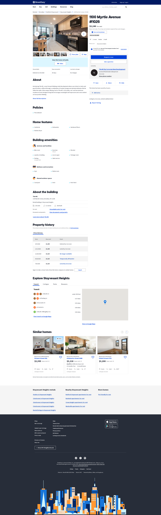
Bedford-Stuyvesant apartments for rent (78, 394)
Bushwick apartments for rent (75, 398)
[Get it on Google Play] (111, 426)
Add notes (97, 93)
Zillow (71, 469)
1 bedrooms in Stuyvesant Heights (43, 398)
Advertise (114, 2)
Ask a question (108, 62)
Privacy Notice (56, 430)
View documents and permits (59, 212)
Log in (80, 270)
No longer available (66, 254)
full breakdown (74, 228)
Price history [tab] (38, 233)
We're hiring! (38, 423)
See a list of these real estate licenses (87, 464)
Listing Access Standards (59, 435)
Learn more (124, 49)
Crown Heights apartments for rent (77, 402)
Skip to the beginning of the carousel (80, 376)
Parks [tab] (55, 284)
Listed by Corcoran (65, 264)
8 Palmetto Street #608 (74, 358)
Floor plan (75, 54)
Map (85, 54)
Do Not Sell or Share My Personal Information (64, 426)
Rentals (35, 12)
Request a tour (108, 57)
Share (110, 83)
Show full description (39, 98)
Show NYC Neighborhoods (45, 448)
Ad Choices (56, 433)
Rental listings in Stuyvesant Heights (44, 410)
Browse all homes (40, 440)
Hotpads (82, 469)
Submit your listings (40, 428)
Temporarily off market (67, 259)
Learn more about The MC (41, 217)
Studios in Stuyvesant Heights (42, 394)
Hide (122, 83)
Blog (71, 7)
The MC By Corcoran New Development (112, 69)
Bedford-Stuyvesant (52, 12)
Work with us (38, 430)
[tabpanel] (60, 251)
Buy (40, 7)
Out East (88, 469)
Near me (37, 442)
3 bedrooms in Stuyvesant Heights (43, 406)
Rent (34, 7)
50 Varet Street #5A (40, 358)
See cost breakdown (99, 32)
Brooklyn (41, 12)
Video (61, 63)
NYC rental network (40, 433)
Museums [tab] (64, 284)
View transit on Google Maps (42, 316)
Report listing (96, 103)
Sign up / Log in (124, 2)
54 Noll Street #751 (105, 358)
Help (54, 421)
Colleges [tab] (46, 284)
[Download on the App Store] (111, 422)
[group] (48, 355)
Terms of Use (56, 423)
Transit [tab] (36, 284)
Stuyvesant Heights (65, 12)
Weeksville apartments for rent (75, 406)
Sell (46, 7)
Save (97, 83)
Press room (38, 435)
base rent (45, 361)
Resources (63, 7)
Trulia (76, 469)
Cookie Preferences (58, 428)
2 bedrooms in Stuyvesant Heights (43, 402)
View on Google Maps (88, 324)
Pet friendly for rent (104, 394)
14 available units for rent (57, 209)
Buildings (54, 7)
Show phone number (105, 76)
